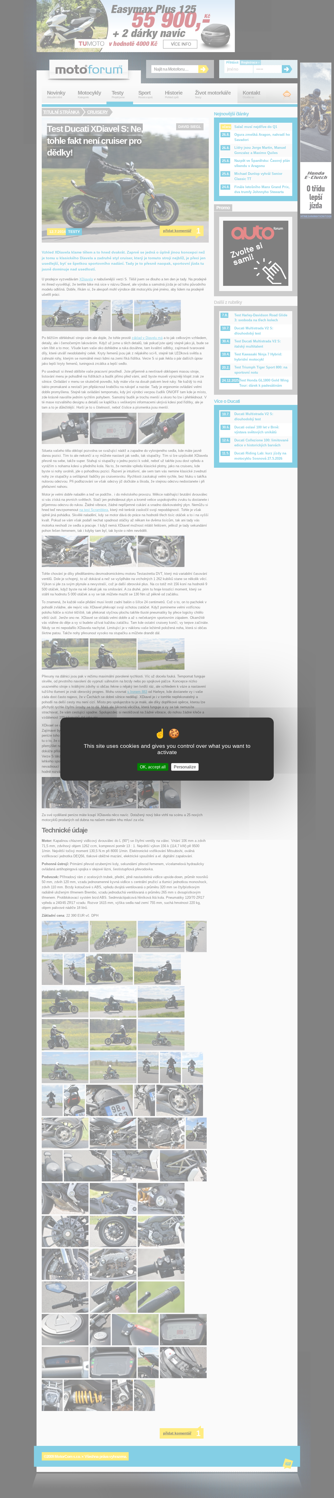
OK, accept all (153, 767)
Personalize (185, 767)
